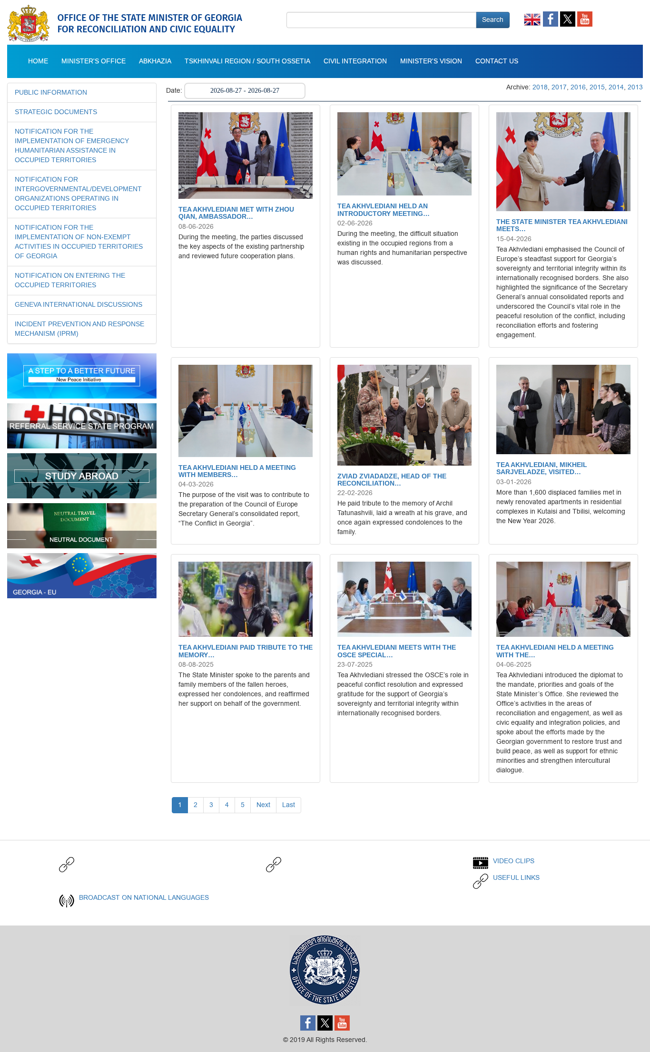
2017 (559, 87)
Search (492, 19)
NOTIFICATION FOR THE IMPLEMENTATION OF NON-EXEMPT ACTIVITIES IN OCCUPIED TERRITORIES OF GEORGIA (79, 242)
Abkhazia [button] (155, 61)
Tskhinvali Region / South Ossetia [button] (247, 61)
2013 (635, 87)
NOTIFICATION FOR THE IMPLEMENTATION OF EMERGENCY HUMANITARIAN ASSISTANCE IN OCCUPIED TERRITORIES (72, 146)
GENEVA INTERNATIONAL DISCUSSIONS (78, 305)
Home (38, 61)
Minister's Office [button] (93, 61)
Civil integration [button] (355, 61)
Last (288, 804)
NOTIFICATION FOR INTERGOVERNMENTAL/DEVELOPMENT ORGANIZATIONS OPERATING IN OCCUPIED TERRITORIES (78, 194)
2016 (578, 87)
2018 (540, 87)
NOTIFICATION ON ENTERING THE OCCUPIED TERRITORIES (70, 280)
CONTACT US (496, 61)
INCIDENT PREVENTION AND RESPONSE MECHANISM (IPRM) (79, 329)
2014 (616, 87)
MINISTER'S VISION (431, 61)
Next (263, 804)
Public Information (51, 93)
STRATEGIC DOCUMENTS (56, 112)
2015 (597, 87)
